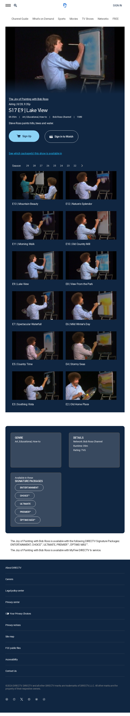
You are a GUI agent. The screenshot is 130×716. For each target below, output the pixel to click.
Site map (9, 636)
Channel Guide (20, 19)
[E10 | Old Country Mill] (91, 225)
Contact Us (11, 670)
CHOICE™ (25, 495)
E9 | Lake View (20, 284)
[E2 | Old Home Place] (91, 385)
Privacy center (12, 602)
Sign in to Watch (64, 136)
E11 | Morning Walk (23, 244)
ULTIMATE (25, 503)
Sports (61, 19)
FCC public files (13, 648)
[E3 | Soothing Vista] (37, 385)
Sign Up (26, 136)
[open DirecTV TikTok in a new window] (44, 699)
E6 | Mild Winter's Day (78, 324)
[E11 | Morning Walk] (37, 225)
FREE (116, 19)
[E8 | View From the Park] (91, 265)
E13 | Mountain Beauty (25, 204)
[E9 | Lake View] (37, 265)
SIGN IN (117, 5)
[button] (8, 5)
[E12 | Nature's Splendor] (91, 185)
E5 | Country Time (22, 364)
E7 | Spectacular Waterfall (27, 324)
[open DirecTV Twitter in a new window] (21, 699)
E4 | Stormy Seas (75, 364)
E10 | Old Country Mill (78, 244)
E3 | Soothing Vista (23, 404)
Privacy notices (13, 625)
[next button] (82, 166)
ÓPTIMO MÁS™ (27, 519)
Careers (9, 579)
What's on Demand (43, 19)
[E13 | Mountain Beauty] (37, 185)
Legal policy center (14, 590)
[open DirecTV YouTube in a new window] (36, 699)
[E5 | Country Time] (37, 345)
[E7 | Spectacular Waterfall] (37, 305)
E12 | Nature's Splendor (79, 204)
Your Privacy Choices (20, 613)
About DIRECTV (13, 567)
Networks (103, 19)
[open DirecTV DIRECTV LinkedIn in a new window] (6, 699)
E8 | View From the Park (79, 284)
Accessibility (11, 659)
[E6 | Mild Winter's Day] (91, 305)
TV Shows (88, 19)
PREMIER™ (25, 511)
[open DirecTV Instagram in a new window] (29, 699)
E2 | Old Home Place (77, 404)
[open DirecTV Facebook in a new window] (14, 699)
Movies (74, 19)
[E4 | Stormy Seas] (91, 345)
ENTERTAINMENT (29, 487)
